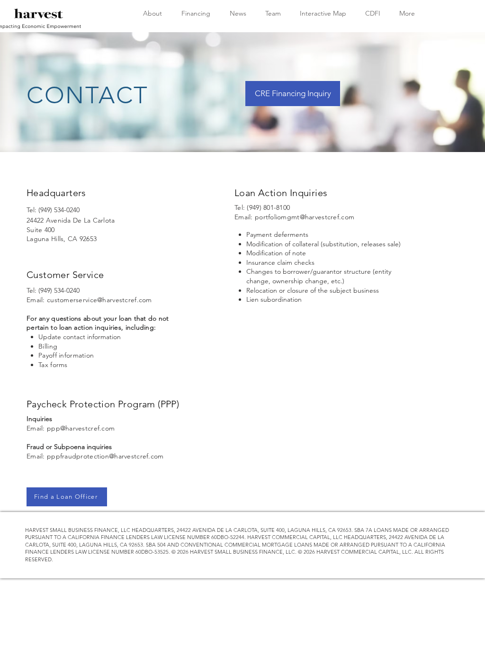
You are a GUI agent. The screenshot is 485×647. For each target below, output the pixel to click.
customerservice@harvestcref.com (99, 300)
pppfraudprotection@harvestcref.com (105, 456)
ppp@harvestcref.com (81, 428)
